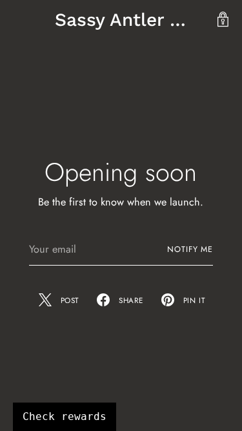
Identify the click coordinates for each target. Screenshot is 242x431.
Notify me (190, 249)
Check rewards (64, 416)
